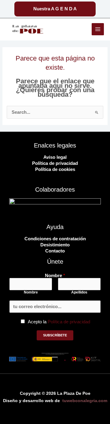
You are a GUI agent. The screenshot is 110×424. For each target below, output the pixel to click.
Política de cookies (55, 169)
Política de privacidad (55, 163)
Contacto (55, 250)
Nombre (55, 275)
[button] (55, 9)
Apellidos (79, 292)
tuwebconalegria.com (84, 400)
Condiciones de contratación (55, 238)
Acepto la (59, 321)
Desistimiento (55, 244)
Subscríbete (55, 335)
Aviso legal (55, 157)
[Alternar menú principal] (98, 29)
